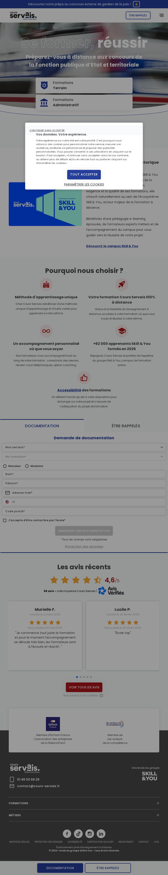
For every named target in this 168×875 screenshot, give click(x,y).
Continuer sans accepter (47, 130)
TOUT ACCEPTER (84, 174)
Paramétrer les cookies (84, 184)
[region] (84, 156)
